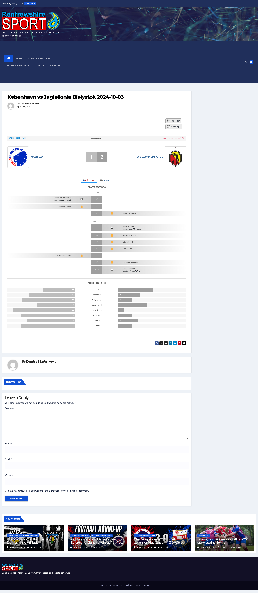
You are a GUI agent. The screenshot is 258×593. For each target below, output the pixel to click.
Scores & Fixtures (39, 58)
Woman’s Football (19, 65)
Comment (10, 408)
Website (9, 475)
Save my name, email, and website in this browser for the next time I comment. (48, 490)
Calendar (175, 121)
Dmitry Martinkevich (30, 104)
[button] (246, 62)
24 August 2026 (17, 547)
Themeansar (151, 585)
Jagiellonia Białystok (150, 157)
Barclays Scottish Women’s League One (23, 535)
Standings (175, 127)
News (19, 58)
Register (55, 65)
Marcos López (65, 207)
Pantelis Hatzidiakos (63, 198)
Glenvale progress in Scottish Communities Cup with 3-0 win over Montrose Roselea (160, 542)
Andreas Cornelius (64, 255)
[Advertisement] (159, 62)
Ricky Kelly (35, 547)
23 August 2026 (208, 547)
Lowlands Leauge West (80, 535)
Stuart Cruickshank (230, 547)
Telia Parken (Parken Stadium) (169, 138)
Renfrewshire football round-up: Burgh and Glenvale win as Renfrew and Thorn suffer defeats (96, 542)
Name (8, 443)
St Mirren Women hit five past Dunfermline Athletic (29, 541)
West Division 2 (203, 535)
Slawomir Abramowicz (131, 262)
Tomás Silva (127, 249)
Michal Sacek (128, 242)
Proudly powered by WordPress (114, 585)
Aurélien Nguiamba (130, 235)
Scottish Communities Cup (101, 535)
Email (8, 459)
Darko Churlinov (129, 269)
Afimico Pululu (128, 226)
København (37, 157)
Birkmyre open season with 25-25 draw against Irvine (222, 541)
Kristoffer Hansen (130, 213)
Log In (40, 65)
